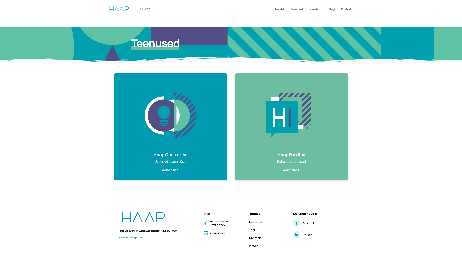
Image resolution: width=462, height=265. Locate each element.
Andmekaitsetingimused (131, 237)
